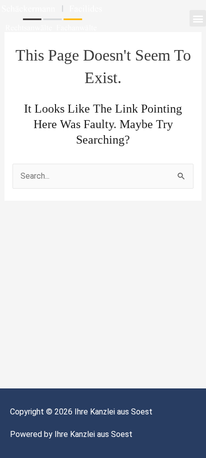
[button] (198, 18)
